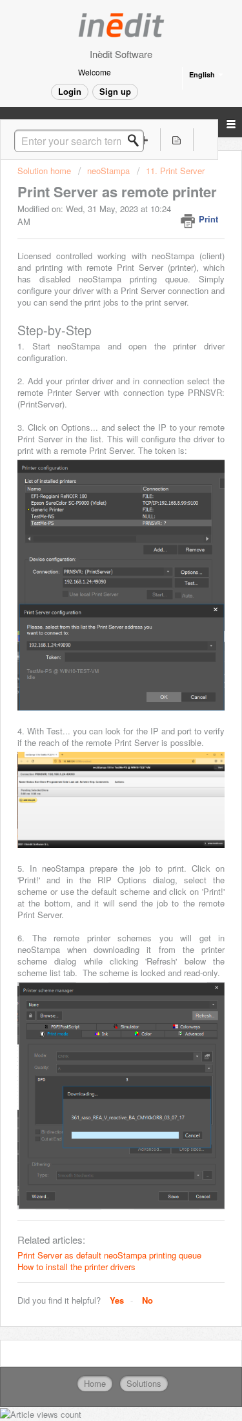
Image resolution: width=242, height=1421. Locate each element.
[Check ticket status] (176, 139)
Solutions (143, 1383)
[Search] (136, 140)
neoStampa (108, 170)
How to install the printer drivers (76, 1266)
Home (95, 1383)
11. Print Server (175, 170)
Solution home (45, 170)
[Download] (97, 716)
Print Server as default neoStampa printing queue (109, 1255)
